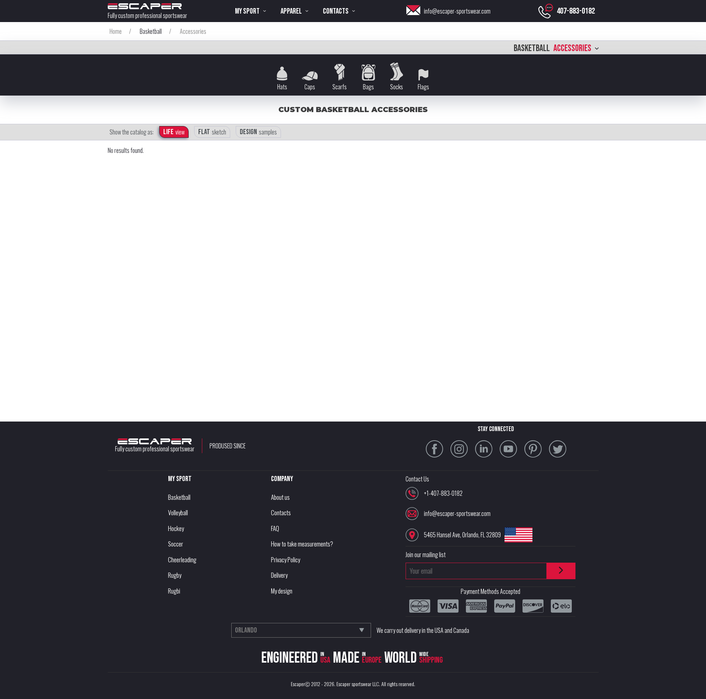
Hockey (176, 528)
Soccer (175, 543)
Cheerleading (182, 559)
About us (280, 497)
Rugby (174, 575)
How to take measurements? (302, 543)
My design (281, 590)
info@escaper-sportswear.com (457, 11)
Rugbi (174, 590)
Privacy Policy (285, 559)
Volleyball (178, 512)
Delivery (279, 575)
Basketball (179, 497)
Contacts (281, 512)
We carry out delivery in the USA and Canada (423, 630)
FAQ (275, 528)
